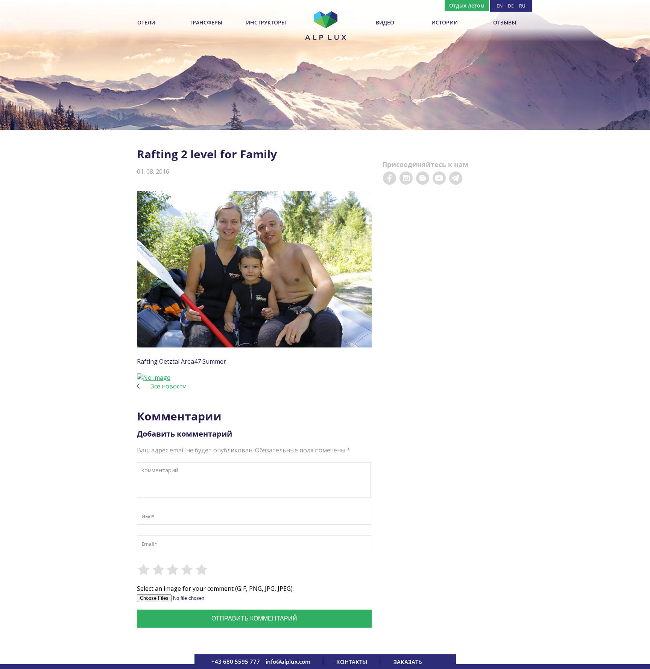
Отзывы (504, 22)
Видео (385, 22)
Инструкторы (266, 22)
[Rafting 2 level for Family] (153, 377)
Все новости (168, 386)
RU (522, 6)
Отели (146, 22)
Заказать (407, 662)
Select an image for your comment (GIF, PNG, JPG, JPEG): (215, 588)
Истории (444, 22)
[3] (173, 570)
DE (511, 6)
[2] (158, 570)
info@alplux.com (288, 661)
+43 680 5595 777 (235, 661)
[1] (144, 570)
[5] (202, 570)
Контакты (351, 662)
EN (500, 6)
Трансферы (206, 22)
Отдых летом (466, 5)
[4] (187, 570)
